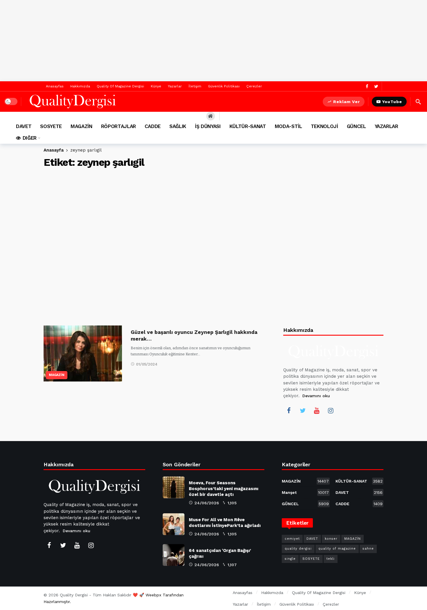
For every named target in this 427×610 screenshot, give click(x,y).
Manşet (305, 492)
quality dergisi (298, 548)
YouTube (392, 101)
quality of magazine (337, 548)
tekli (330, 559)
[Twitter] (376, 86)
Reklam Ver (346, 101)
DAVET (359, 492)
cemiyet (292, 539)
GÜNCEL (305, 503)
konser (331, 539)
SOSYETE (311, 559)
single (290, 559)
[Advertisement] (213, 40)
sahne (368, 548)
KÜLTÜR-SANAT (359, 481)
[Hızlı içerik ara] (418, 101)
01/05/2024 (146, 364)
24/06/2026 (206, 503)
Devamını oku (316, 395)
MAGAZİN (56, 375)
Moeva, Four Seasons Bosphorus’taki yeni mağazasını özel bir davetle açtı (223, 488)
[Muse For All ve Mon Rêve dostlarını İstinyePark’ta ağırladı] (173, 524)
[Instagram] (330, 410)
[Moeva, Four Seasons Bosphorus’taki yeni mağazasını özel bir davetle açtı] (173, 487)
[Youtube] (316, 410)
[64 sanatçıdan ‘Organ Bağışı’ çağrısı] (173, 555)
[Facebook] (367, 86)
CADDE (359, 503)
